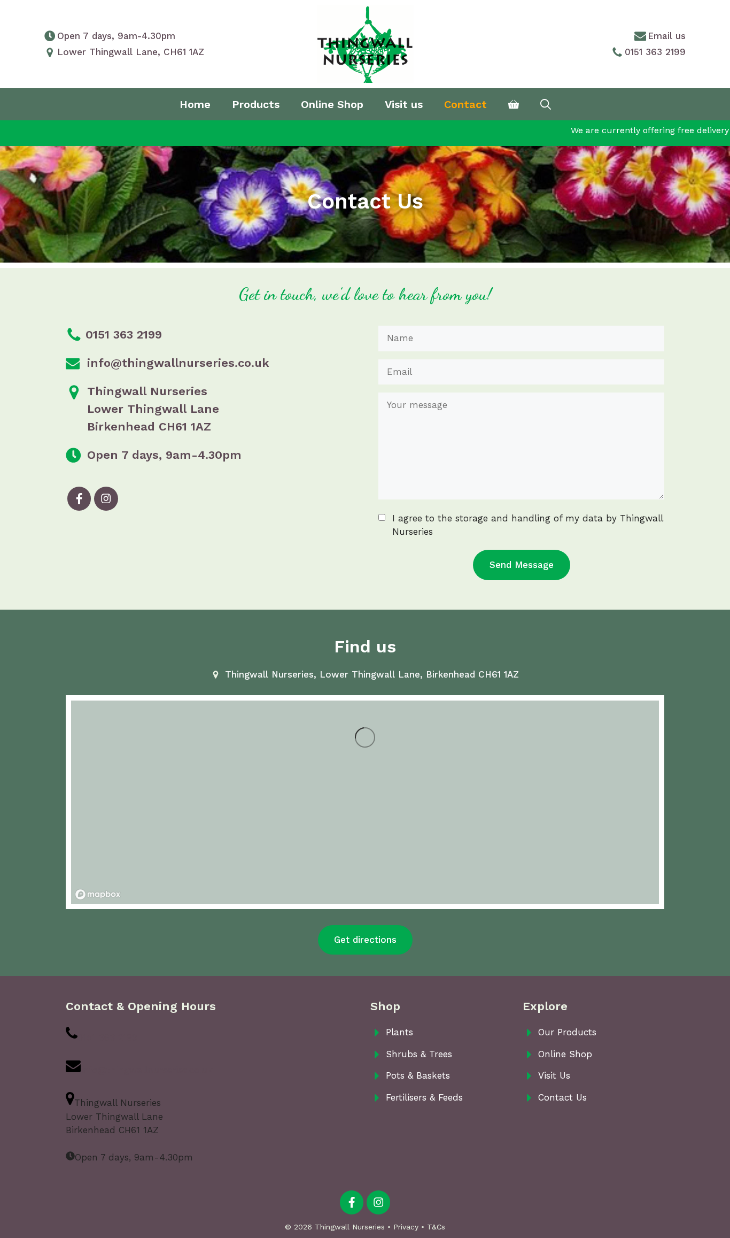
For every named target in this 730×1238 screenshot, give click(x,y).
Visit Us (554, 1075)
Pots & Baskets (418, 1075)
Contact (465, 104)
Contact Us (562, 1097)
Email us (667, 35)
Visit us (404, 104)
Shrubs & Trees (419, 1054)
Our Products (567, 1032)
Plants (399, 1032)
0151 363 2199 (655, 52)
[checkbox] (381, 517)
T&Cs (436, 1226)
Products (255, 104)
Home (195, 104)
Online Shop (332, 104)
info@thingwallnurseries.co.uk (178, 363)
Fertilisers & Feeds (424, 1097)
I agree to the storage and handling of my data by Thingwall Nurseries (527, 525)
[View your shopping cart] (514, 104)
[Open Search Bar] (546, 104)
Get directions (365, 939)
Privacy (405, 1226)
